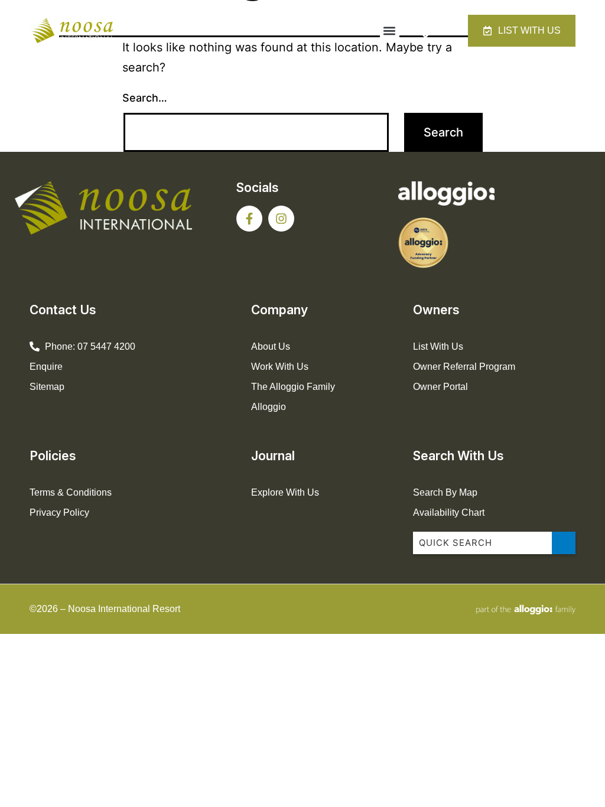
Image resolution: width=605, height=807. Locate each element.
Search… (144, 98)
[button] (389, 31)
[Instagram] (281, 219)
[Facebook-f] (249, 219)
